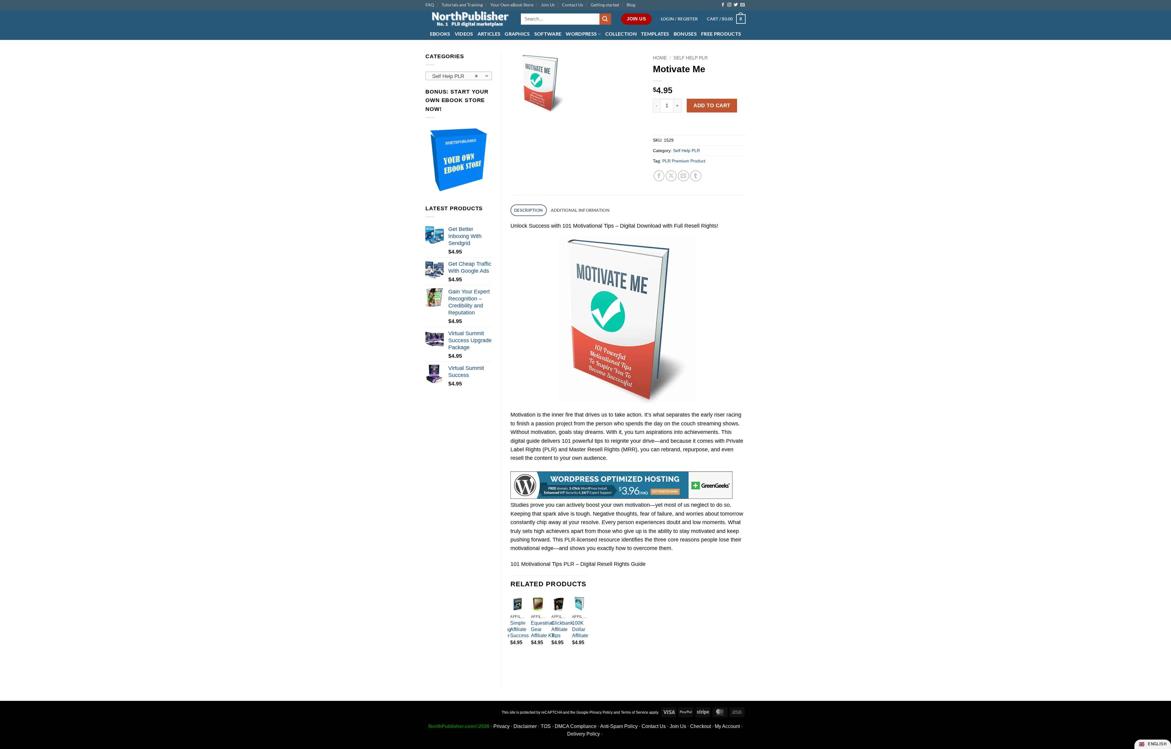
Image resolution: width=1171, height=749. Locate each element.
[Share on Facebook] (659, 176)
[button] (679, 19)
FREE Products (721, 34)
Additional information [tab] (580, 210)
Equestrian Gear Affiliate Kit (542, 629)
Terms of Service (634, 712)
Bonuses (685, 34)
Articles (489, 34)
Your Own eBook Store (511, 4)
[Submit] (605, 19)
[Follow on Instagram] (729, 5)
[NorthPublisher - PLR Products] (468, 19)
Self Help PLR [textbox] (455, 76)
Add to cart (711, 105)
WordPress (581, 34)
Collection (621, 34)
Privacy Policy (601, 712)
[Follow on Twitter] (736, 5)
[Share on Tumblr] (695, 176)
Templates (655, 34)
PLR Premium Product (683, 160)
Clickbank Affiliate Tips (562, 629)
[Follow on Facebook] (723, 5)
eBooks (440, 34)
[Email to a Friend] (683, 176)
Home (660, 57)
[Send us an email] (742, 5)
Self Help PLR (690, 57)
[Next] (586, 633)
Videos (464, 34)
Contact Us (572, 4)
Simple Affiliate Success (519, 629)
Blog (631, 4)
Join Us (548, 4)
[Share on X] (671, 176)
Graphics (517, 34)
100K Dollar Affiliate (580, 629)
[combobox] (458, 76)
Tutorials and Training (462, 4)
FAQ (429, 4)
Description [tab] (528, 210)
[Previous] (510, 633)
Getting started (605, 4)
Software (548, 34)
